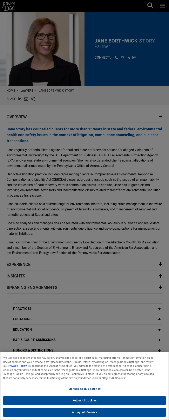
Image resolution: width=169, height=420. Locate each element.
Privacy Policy (17, 365)
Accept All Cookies (84, 412)
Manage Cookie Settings (84, 388)
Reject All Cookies (84, 400)
